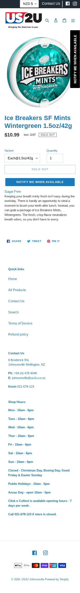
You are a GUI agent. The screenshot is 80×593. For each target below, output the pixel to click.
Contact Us (16, 301)
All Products (17, 290)
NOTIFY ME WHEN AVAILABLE (40, 182)
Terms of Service (20, 323)
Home (12, 279)
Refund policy (18, 334)
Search (13, 312)
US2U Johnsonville (33, 579)
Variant (9, 150)
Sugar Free (13, 191)
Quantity (52, 150)
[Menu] (73, 20)
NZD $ (28, 4)
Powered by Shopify (57, 579)
